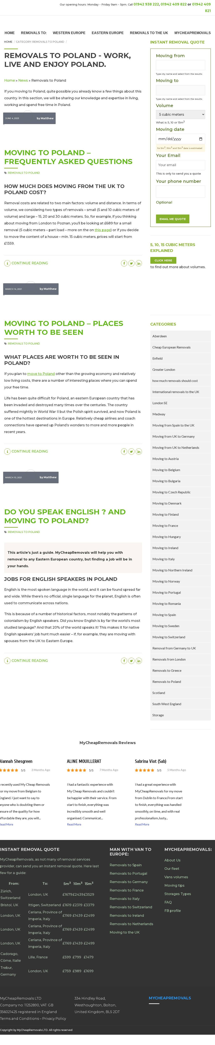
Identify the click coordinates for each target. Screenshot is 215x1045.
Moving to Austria (165, 459)
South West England (166, 704)
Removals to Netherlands (131, 924)
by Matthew (45, 118)
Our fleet (171, 869)
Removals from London (169, 659)
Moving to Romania (166, 603)
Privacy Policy (54, 1019)
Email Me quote (173, 219)
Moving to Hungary (166, 537)
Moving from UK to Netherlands (175, 447)
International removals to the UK (175, 392)
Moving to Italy (163, 559)
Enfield (157, 358)
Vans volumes (176, 877)
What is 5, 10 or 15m (170, 122)
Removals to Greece (166, 670)
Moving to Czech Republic (171, 492)
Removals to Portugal (128, 873)
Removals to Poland (24, 172)
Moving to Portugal (166, 592)
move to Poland (41, 374)
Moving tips (174, 885)
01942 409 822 (174, 4)
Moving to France (165, 525)
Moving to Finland (165, 514)
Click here (163, 260)
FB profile (172, 911)
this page (103, 230)
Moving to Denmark (167, 503)
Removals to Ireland (127, 916)
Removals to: (34, 33)
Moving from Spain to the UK (173, 425)
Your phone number (178, 191)
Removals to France (127, 890)
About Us (172, 860)
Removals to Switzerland (131, 907)
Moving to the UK (125, 932)
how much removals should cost (175, 381)
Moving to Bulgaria (166, 481)
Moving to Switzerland (168, 637)
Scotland (158, 693)
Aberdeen (159, 336)
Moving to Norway (166, 581)
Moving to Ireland (165, 548)
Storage (158, 715)
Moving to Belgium (166, 470)
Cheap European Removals (171, 347)
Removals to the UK (149, 33)
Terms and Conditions (20, 1019)
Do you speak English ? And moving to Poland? (65, 516)
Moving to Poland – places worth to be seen (63, 328)
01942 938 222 (146, 4)
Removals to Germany (129, 882)
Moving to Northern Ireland (172, 570)
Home (10, 33)
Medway (158, 414)
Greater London (163, 369)
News (23, 80)
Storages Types (177, 894)
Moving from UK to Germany (173, 436)
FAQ (168, 902)
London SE (159, 403)
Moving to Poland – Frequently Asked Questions (68, 157)
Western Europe (69, 33)
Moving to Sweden (165, 626)
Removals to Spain (126, 865)
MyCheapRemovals (192, 33)
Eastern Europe (108, 33)
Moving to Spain (164, 615)
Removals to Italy (125, 899)
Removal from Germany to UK (174, 648)
